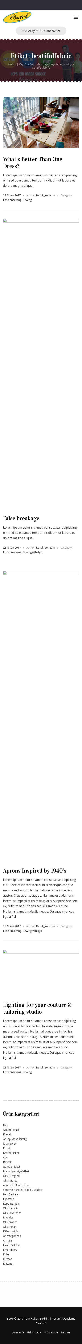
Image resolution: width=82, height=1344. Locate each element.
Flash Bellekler (12, 1245)
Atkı (5, 1157)
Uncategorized (12, 1236)
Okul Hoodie (10, 1208)
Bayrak (7, 1162)
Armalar (8, 1240)
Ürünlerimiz (51, 1332)
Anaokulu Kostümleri (16, 1185)
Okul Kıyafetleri (12, 1213)
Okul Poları (9, 1226)
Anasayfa (18, 1332)
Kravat (7, 1134)
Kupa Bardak (11, 1203)
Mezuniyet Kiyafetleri (16, 1171)
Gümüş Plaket (11, 1166)
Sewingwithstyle (33, 552)
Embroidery (10, 1250)
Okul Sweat (10, 1222)
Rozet (6, 1148)
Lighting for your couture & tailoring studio (37, 1008)
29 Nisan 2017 (12, 195)
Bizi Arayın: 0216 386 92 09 (41, 31)
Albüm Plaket (11, 1130)
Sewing (27, 200)
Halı (5, 1125)
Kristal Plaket (11, 1153)
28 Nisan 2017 (12, 547)
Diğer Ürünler (11, 1231)
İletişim (65, 1332)
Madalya (8, 1217)
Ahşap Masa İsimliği (15, 1139)
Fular (6, 1254)
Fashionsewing (12, 200)
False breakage (21, 518)
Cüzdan (7, 1259)
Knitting (7, 1263)
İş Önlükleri (10, 1143)
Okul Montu (10, 1180)
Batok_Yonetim (45, 195)
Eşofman (8, 1199)
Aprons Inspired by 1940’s (34, 870)
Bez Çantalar (11, 1194)
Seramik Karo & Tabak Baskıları (22, 1190)
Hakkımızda (34, 1332)
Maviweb (41, 1323)
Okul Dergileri (11, 1176)
